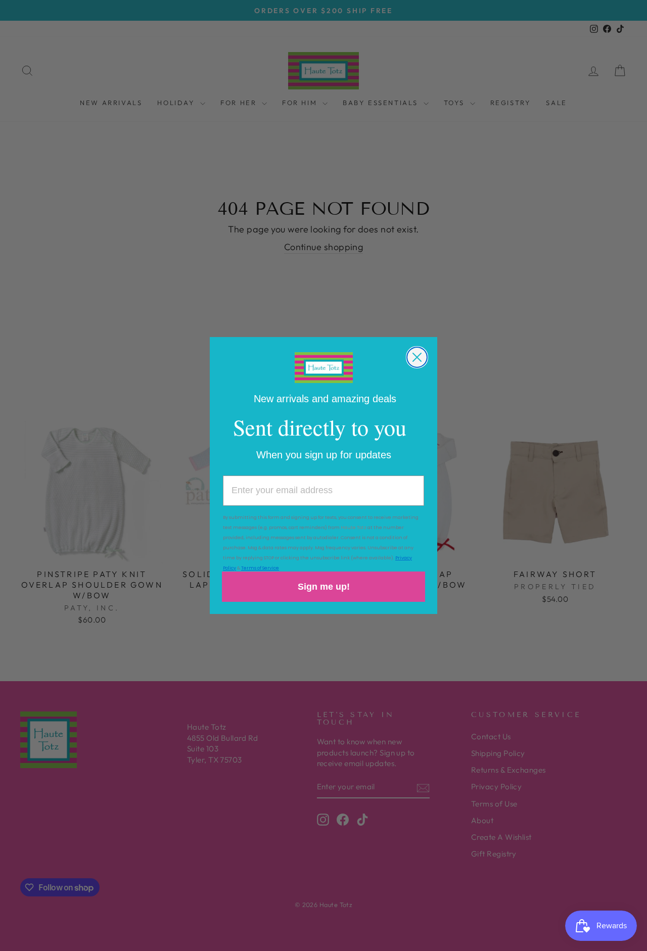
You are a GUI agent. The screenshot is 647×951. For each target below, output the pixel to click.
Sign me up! (324, 587)
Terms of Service (260, 568)
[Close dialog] (417, 357)
